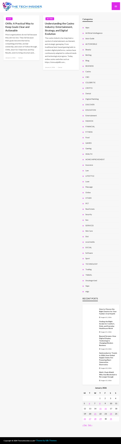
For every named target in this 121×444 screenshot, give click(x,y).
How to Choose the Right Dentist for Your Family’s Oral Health (108, 311)
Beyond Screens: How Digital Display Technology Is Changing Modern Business (107, 340)
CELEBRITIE (90, 82)
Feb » (90, 425)
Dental (88, 93)
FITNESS (89, 132)
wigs (87, 291)
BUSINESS (89, 66)
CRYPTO (89, 88)
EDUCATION (90, 110)
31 (111, 419)
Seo (86, 220)
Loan (87, 181)
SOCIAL (88, 247)
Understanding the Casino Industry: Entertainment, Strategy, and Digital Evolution (59, 28)
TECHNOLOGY (91, 264)
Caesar (20, 58)
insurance (89, 165)
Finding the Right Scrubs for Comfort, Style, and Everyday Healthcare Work (107, 324)
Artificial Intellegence (93, 33)
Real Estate (90, 209)
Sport (87, 258)
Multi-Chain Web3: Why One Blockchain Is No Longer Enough (108, 374)
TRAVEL (88, 275)
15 (100, 408)
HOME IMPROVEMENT (95, 159)
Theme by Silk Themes (46, 440)
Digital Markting (92, 99)
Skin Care (89, 231)
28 (95, 419)
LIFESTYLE (89, 176)
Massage (89, 187)
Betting (50, 18)
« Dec (84, 425)
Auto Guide (89, 38)
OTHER (88, 198)
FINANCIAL (90, 126)
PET (87, 203)
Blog (9, 18)
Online (88, 192)
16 (106, 408)
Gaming (88, 148)
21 (95, 414)
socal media (90, 242)
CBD (87, 77)
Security (88, 214)
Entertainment (91, 115)
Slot (87, 236)
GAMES (88, 143)
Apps (87, 27)
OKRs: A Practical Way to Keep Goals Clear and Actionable (19, 27)
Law (87, 170)
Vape (87, 286)
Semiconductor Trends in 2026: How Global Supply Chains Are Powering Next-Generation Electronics (108, 359)
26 (85, 419)
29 (100, 419)
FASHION (89, 121)
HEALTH (88, 154)
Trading (88, 269)
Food (87, 137)
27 (90, 419)
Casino (88, 71)
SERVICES (89, 225)
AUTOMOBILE (91, 44)
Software (89, 253)
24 (111, 414)
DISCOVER (89, 104)
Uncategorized (91, 280)
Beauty (88, 49)
